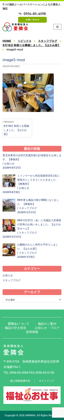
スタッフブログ (28, 208)
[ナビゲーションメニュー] (57, 27)
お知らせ (9, 163)
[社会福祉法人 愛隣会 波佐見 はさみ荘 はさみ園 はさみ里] (15, 26)
